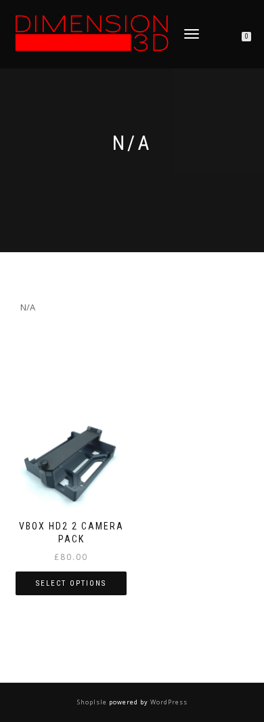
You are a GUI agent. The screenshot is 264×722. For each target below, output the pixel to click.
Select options (71, 583)
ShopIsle (93, 702)
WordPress (168, 702)
